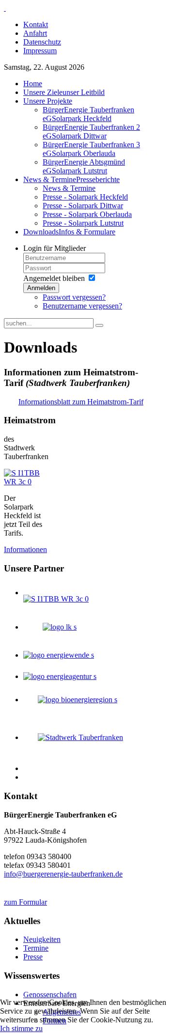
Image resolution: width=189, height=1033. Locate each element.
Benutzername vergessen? (82, 306)
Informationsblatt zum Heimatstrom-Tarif (80, 402)
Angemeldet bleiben (54, 278)
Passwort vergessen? (74, 297)
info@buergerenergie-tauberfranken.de (63, 874)
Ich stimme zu (21, 1028)
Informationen (25, 549)
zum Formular (25, 902)
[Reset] (99, 325)
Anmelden (41, 288)
